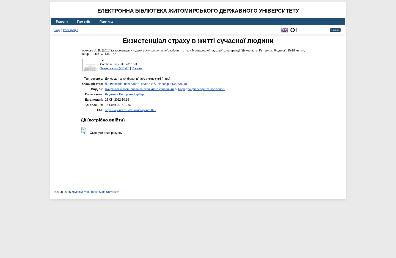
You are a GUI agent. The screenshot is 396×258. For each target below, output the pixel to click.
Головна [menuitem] (62, 21)
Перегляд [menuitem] (106, 21)
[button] (83, 130)
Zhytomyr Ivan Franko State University (95, 192)
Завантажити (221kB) (114, 68)
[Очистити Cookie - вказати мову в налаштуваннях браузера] (292, 28)
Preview (137, 68)
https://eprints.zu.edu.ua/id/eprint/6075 (130, 110)
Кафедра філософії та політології (201, 89)
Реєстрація (70, 30)
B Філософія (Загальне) (170, 84)
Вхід (57, 30)
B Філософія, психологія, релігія (127, 84)
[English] (284, 28)
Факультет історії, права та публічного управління (139, 89)
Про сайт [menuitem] (83, 21)
